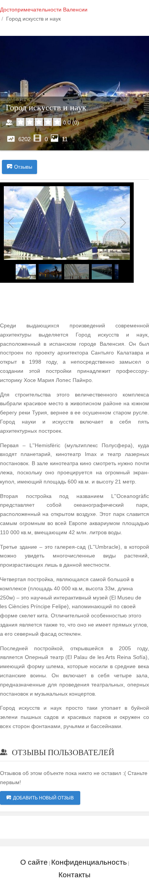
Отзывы (23, 167)
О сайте (34, 862)
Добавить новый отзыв (43, 798)
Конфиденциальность (89, 862)
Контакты (74, 875)
